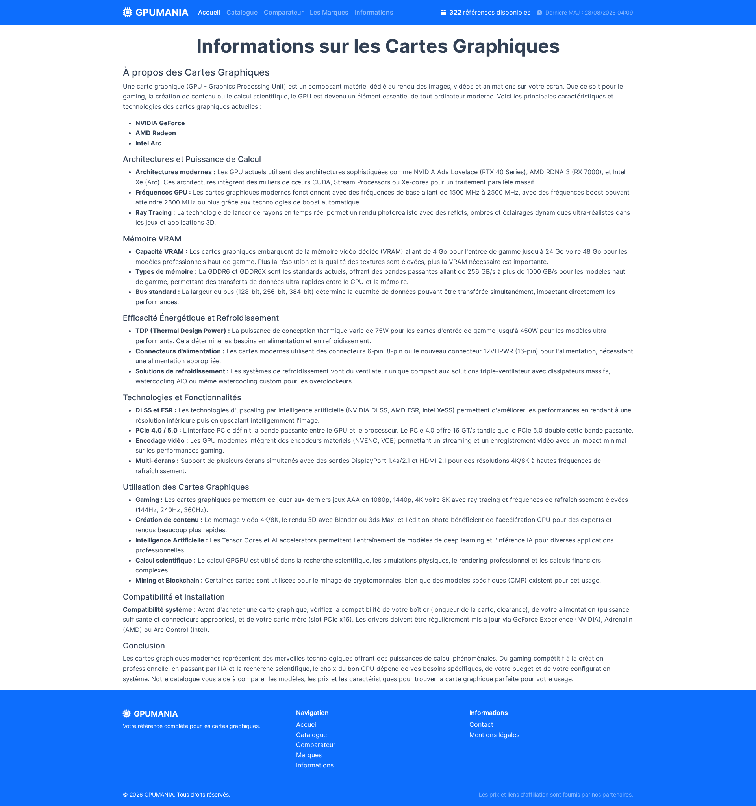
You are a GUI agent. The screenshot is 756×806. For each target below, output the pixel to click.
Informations (374, 12)
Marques (309, 755)
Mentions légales (494, 735)
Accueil (209, 12)
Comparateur (284, 12)
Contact (481, 724)
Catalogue (242, 12)
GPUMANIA (162, 12)
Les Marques (329, 12)
